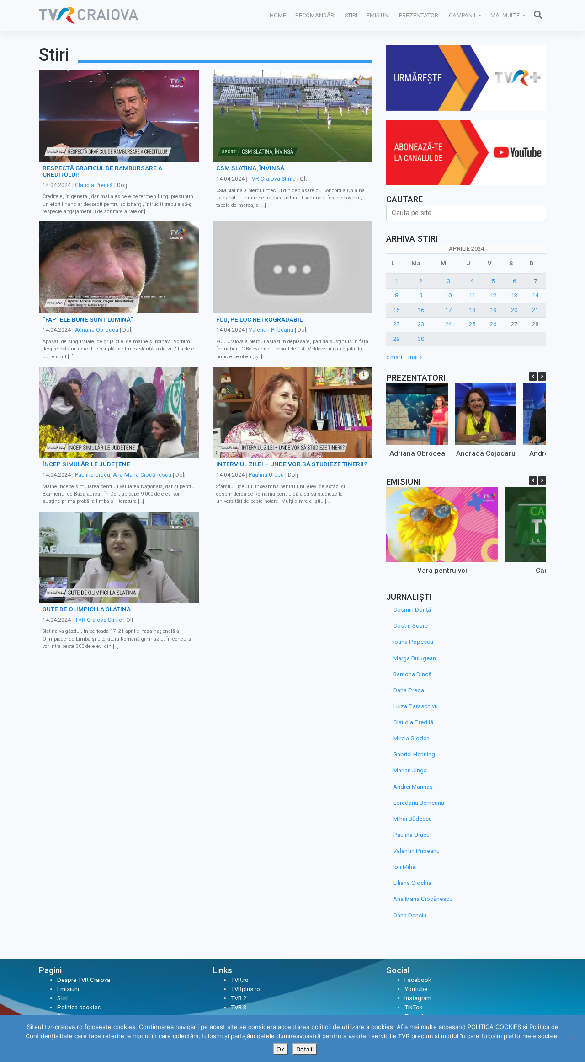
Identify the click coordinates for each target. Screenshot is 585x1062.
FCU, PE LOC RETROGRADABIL (259, 319)
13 (514, 295)
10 (448, 295)
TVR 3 (238, 1007)
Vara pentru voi (442, 570)
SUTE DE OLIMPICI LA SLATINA (87, 609)
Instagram (417, 998)
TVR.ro (240, 979)
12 (493, 295)
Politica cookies (79, 1007)
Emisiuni (378, 15)
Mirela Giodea (411, 738)
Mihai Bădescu (412, 818)
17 (448, 310)
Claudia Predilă (94, 185)
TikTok (413, 1007)
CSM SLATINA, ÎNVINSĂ (250, 168)
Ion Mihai (405, 866)
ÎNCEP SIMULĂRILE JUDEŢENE (86, 464)
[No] (573, 1038)
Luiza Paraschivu (415, 706)
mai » (415, 357)
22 (396, 324)
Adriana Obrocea (96, 330)
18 (472, 310)
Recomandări (315, 15)
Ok (280, 1049)
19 (493, 310)
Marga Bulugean (414, 658)
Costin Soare (410, 625)
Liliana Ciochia (412, 882)
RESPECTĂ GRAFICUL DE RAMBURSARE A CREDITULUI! (102, 171)
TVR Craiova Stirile (272, 179)
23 (421, 324)
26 (493, 324)
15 (396, 310)
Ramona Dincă (412, 674)
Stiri (351, 15)
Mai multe (505, 15)
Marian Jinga (410, 770)
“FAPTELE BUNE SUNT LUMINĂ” (88, 319)
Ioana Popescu (413, 641)
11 (472, 295)
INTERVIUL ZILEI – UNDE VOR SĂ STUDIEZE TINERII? (291, 464)
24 (448, 324)
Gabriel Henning (414, 754)
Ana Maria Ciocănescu (142, 475)
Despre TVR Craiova (83, 979)
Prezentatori (419, 15)
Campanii (463, 15)
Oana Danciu (409, 915)
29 (396, 338)
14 (535, 295)
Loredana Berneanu (418, 802)
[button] (542, 376)
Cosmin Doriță (412, 609)
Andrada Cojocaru (486, 453)
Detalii (305, 1049)
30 (421, 338)
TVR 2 (238, 998)
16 (421, 310)
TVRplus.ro (245, 989)
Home (278, 15)
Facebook (417, 979)
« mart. (395, 357)
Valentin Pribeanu (271, 330)
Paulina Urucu (92, 475)
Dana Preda (408, 690)
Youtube (415, 989)
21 (535, 310)
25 (472, 324)
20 (514, 310)
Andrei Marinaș (413, 786)
